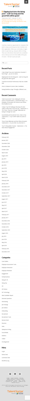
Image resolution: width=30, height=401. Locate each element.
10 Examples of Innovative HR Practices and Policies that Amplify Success (14, 102)
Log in (3, 351)
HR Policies (4, 289)
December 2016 (6, 220)
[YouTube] (20, 374)
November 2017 (6, 190)
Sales (3, 326)
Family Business (6, 277)
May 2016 (4, 242)
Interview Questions (7, 298)
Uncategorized (5, 342)
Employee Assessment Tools (9, 19)
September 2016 (6, 230)
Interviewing (5, 301)
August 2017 (5, 199)
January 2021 (5, 140)
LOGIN (23, 380)
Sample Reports (11, 379)
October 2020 (5, 149)
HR (2, 286)
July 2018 (4, 165)
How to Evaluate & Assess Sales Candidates (13, 86)
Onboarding (5, 311)
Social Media (5, 332)
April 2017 (4, 208)
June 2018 (4, 168)
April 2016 (4, 245)
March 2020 (5, 152)
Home (8, 378)
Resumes (4, 323)
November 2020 (6, 146)
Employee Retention (7, 270)
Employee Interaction (7, 267)
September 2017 (6, 196)
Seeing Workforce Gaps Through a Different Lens (14, 89)
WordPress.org (5, 360)
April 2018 (4, 174)
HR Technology (5, 21)
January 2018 (5, 183)
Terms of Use (22, 381)
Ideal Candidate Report (7, 295)
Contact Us (9, 381)
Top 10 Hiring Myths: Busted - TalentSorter (12, 126)
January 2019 (5, 162)
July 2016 (4, 236)
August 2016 (5, 233)
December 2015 (6, 251)
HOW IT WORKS (14, 378)
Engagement (5, 273)
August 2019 (5, 155)
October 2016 (5, 227)
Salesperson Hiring (6, 329)
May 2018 (4, 171)
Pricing (21, 378)
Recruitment (5, 314)
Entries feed (5, 354)
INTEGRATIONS (9, 380)
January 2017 (5, 217)
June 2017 (4, 202)
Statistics (4, 335)
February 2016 (5, 248)
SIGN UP (15, 381)
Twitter (3, 338)
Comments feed (6, 357)
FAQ (20, 380)
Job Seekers (5, 307)
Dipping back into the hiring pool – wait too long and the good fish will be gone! (13, 14)
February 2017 (5, 214)
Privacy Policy (15, 382)
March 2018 (5, 177)
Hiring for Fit (5, 280)
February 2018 (5, 180)
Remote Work (5, 23)
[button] (26, 2)
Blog (16, 380)
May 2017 (4, 205)
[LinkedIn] (15, 374)
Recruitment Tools (21, 21)
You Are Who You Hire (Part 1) (17, 123)
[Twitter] (10, 374)
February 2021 (5, 137)
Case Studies (5, 261)
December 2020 (6, 143)
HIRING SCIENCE (20, 379)
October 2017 (5, 193)
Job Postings (13, 21)
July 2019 (4, 159)
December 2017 (6, 186)
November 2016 (6, 224)
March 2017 (5, 211)
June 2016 (4, 239)
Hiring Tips (19, 19)
